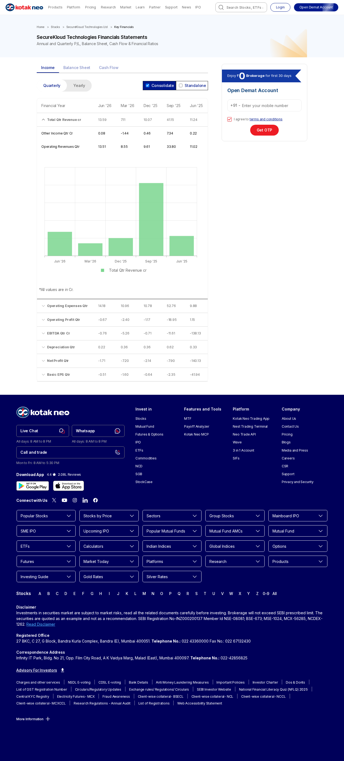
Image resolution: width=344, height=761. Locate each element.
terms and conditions (266, 119)
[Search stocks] (221, 7)
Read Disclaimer (40, 624)
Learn (140, 7)
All (274, 593)
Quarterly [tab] (51, 85)
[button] (316, 7)
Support (171, 7)
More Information (30, 719)
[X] (54, 500)
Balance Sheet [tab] (76, 67)
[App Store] (68, 486)
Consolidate (162, 85)
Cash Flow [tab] (108, 67)
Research (108, 7)
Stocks (55, 27)
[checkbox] (229, 119)
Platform (73, 7)
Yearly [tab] (79, 85)
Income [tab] (48, 67)
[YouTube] (64, 500)
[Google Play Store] (32, 486)
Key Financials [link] (124, 27)
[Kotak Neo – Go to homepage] (24, 7)
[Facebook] (95, 500)
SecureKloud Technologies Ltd (87, 27)
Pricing (90, 7)
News (186, 7)
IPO (198, 7)
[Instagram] (75, 500)
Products (55, 7)
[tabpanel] (122, 234)
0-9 (266, 593)
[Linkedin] (85, 500)
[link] (42, 431)
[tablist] (122, 68)
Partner (155, 7)
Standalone (195, 85)
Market (125, 7)
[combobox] (241, 7)
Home (40, 27)
